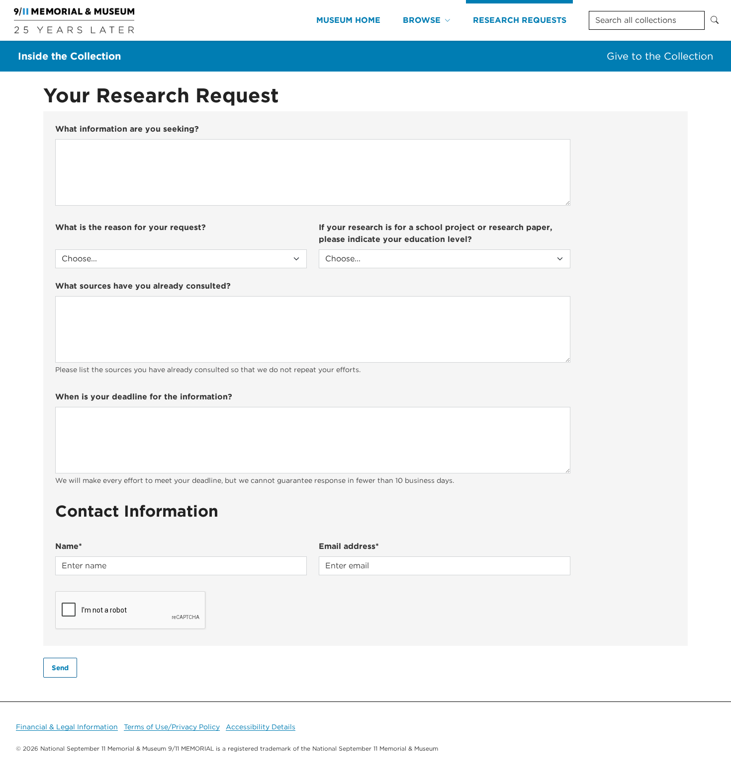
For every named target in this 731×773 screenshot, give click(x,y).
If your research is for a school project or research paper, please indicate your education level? (435, 233)
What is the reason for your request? (130, 227)
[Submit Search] (714, 20)
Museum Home (348, 20)
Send (60, 668)
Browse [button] (422, 20)
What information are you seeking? (127, 129)
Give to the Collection (660, 56)
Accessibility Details (260, 727)
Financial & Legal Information (67, 727)
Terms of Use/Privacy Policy (172, 727)
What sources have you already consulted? (143, 286)
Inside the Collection (69, 56)
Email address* (349, 546)
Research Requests (519, 20)
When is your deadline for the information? (143, 396)
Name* (68, 546)
